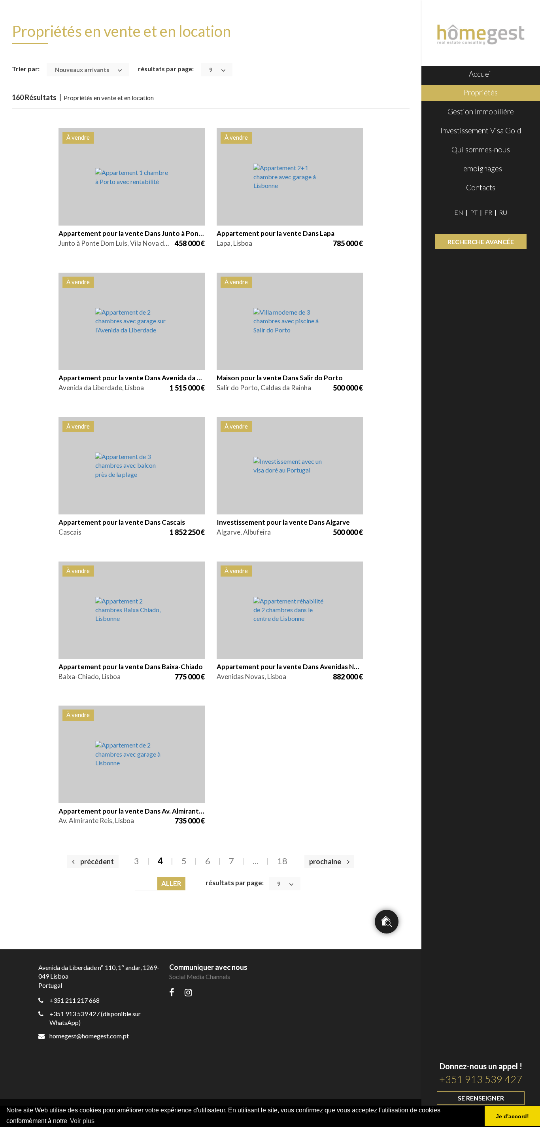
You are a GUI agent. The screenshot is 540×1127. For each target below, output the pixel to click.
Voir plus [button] (82, 1121)
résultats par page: (166, 68)
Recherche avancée (480, 241)
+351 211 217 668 (74, 1000)
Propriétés (481, 92)
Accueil (481, 73)
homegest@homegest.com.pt (89, 1036)
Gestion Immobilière (480, 111)
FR (488, 212)
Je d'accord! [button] (512, 1116)
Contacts (480, 187)
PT (474, 212)
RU (503, 212)
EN (458, 212)
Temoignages (481, 168)
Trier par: (26, 68)
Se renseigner (481, 1098)
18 (282, 861)
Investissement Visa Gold (480, 130)
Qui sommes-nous (480, 149)
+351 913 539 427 (480, 1079)
